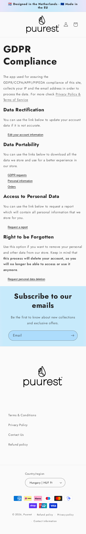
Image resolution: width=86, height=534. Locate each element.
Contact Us (16, 434)
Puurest (27, 514)
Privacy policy (65, 514)
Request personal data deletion (26, 279)
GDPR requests (17, 175)
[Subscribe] (72, 335)
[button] (75, 24)
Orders (12, 186)
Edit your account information (25, 134)
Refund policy (18, 444)
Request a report (18, 227)
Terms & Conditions (22, 415)
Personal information (20, 181)
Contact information (45, 521)
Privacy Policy (18, 425)
